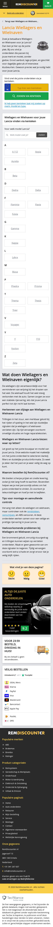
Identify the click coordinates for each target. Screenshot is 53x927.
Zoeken (41, 135)
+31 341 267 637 (11, 866)
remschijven (8, 515)
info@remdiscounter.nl (14, 871)
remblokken (33, 511)
